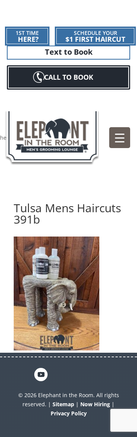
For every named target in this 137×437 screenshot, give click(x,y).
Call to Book (68, 77)
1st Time (27, 36)
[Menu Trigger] (119, 137)
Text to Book (68, 52)
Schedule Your (95, 36)
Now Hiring (95, 404)
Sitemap (63, 404)
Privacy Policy (69, 413)
